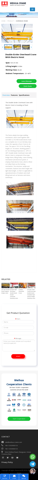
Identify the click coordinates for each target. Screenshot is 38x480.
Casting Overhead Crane (21, 291)
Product (10, 21)
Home (3, 21)
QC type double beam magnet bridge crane (5, 291)
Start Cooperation (19, 419)
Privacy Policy (7, 462)
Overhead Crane (22, 21)
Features (14, 95)
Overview (6, 95)
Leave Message (26, 81)
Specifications (24, 95)
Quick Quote (28, 86)
